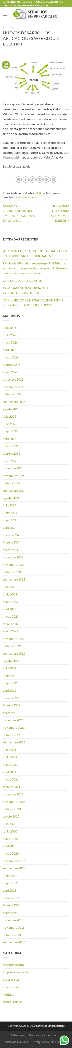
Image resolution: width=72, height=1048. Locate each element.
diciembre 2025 (13, 379)
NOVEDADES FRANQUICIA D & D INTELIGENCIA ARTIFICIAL (26, 290)
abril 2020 (9, 846)
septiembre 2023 (14, 579)
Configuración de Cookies (49, 1042)
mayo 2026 (10, 342)
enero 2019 (10, 912)
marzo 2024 (11, 535)
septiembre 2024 (14, 490)
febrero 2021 (11, 787)
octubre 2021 (12, 735)
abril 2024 (9, 527)
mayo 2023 (10, 601)
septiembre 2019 (14, 868)
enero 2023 (10, 631)
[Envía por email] (39, 179)
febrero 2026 (11, 364)
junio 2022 (10, 675)
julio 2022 (9, 668)
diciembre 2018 (13, 920)
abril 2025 (9, 438)
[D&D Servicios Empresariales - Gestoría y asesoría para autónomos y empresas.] (35, 14)
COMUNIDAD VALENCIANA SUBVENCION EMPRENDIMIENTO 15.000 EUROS (33, 302)
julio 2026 (9, 327)
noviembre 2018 (14, 927)
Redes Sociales (12, 1001)
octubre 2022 (12, 646)
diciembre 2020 (13, 794)
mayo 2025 (10, 431)
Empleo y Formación (16, 972)
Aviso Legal (18, 1035)
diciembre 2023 (13, 557)
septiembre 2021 (14, 742)
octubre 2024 (12, 483)
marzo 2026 (11, 357)
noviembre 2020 (14, 801)
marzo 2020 (11, 853)
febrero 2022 (11, 705)
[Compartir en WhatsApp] (19, 179)
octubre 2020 (12, 809)
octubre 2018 (12, 935)
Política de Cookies (15, 1042)
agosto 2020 (11, 816)
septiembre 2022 (14, 653)
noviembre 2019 (14, 861)
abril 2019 (9, 890)
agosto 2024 (11, 498)
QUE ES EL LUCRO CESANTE (22, 280)
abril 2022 (9, 690)
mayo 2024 (10, 520)
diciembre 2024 (13, 468)
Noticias (8, 27)
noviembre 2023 (14, 564)
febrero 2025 (11, 453)
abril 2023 (9, 609)
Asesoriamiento (13, 964)
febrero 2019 (11, 905)
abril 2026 (9, 350)
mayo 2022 (10, 683)
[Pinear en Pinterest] (46, 179)
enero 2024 (10, 550)
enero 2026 (10, 372)
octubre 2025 (12, 394)
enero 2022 (10, 712)
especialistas (11, 979)
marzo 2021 (11, 779)
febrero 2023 (11, 624)
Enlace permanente (25, 197)
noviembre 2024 (14, 475)
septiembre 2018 (14, 942)
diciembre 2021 (13, 720)
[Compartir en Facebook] (25, 179)
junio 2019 (10, 875)
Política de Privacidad (43, 1035)
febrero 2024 (11, 542)
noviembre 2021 (14, 727)
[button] (5, 14)
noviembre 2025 (14, 387)
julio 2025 (9, 416)
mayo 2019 (10, 883)
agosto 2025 (11, 409)
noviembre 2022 (14, 638)
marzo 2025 (11, 446)
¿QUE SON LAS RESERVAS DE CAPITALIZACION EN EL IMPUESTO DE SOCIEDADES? (36, 253)
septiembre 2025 (14, 401)
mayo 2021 (10, 764)
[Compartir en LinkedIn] (53, 179)
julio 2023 (9, 587)
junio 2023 (10, 594)
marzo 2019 (11, 898)
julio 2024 (9, 505)
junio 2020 (10, 831)
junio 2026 (10, 335)
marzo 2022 (11, 698)
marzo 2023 (11, 616)
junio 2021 (10, 757)
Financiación (11, 987)
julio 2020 (9, 824)
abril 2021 (9, 772)
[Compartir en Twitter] (32, 179)
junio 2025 (10, 424)
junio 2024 (10, 513)
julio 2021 (9, 750)
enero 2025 (10, 461)
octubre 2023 (12, 572)
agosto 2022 (11, 661)
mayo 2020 (10, 838)
